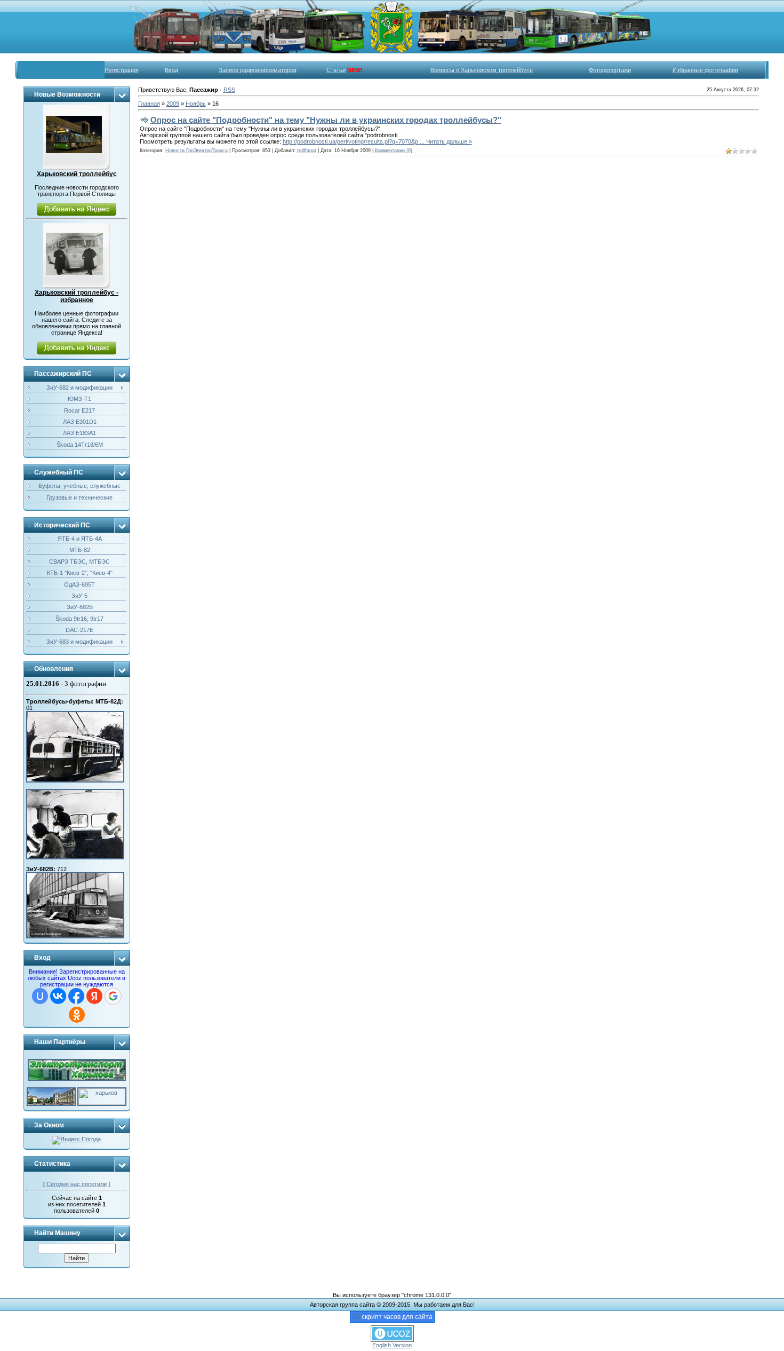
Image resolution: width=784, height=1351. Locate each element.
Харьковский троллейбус (77, 174)
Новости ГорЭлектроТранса (196, 150)
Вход (171, 70)
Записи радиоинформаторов (258, 70)
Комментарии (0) (393, 150)
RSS (229, 89)
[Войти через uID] (40, 996)
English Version (392, 1345)
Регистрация (122, 70)
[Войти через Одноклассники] (77, 1015)
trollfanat (306, 150)
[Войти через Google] (113, 996)
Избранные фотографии (705, 70)
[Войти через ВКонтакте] (58, 996)
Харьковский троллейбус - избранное (76, 296)
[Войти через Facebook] (76, 996)
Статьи (336, 70)
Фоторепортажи (610, 70)
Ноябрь (196, 103)
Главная (149, 103)
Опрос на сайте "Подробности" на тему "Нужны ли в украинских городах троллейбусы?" (325, 119)
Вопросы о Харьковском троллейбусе (481, 70)
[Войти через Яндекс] (94, 996)
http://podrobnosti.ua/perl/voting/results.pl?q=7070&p (354, 141)
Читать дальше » (449, 141)
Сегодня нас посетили (76, 1184)
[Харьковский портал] (101, 1090)
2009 (172, 103)
